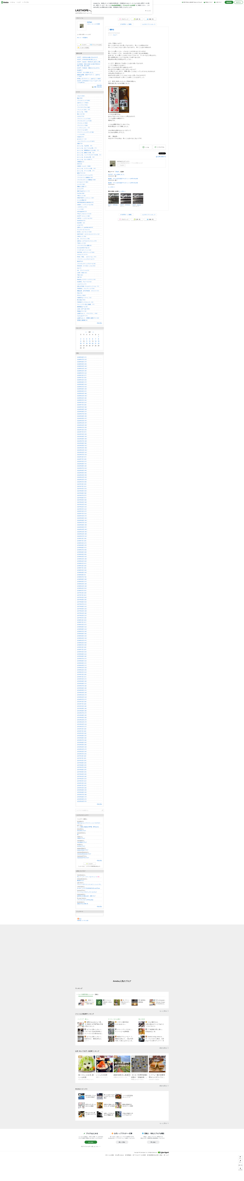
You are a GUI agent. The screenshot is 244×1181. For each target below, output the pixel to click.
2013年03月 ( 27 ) (82, 722)
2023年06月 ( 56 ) (82, 443)
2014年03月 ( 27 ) (82, 695)
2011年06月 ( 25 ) (81, 769)
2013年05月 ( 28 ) (82, 717)
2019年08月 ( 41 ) (82, 547)
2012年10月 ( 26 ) (81, 733)
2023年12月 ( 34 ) (82, 429)
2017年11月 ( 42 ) (81, 595)
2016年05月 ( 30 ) (82, 636)
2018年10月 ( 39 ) (82, 570)
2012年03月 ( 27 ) (82, 749)
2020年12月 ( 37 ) (82, 511)
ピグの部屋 (97, 24)
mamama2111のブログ (83, 857)
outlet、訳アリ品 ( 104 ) (83, 309)
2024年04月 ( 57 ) (82, 420)
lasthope (89, 22)
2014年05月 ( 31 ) (82, 690)
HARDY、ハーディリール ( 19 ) (85, 204)
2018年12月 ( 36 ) (81, 565)
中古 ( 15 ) (79, 293)
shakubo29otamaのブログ (84, 854)
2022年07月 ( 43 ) (82, 468)
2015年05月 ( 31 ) (82, 663)
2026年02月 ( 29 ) (82, 370)
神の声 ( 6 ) (80, 261)
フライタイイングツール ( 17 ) (85, 175)
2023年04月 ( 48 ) (82, 448)
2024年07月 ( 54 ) (82, 414)
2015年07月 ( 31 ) (82, 658)
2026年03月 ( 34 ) (82, 368)
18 (86, 343)
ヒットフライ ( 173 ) (82, 105)
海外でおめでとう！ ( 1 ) (83, 191)
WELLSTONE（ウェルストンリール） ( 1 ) (88, 286)
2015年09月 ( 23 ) (82, 654)
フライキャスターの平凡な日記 (85, 899)
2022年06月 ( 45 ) (82, 470)
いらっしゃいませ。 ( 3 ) (83, 109)
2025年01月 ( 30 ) (82, 400)
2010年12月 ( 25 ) (81, 783)
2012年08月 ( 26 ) (82, 738)
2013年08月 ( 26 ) (82, 710)
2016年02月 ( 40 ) (82, 642)
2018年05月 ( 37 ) (82, 581)
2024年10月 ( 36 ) (82, 407)
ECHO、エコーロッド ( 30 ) (84, 232)
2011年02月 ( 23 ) (82, 778)
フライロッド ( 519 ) (82, 123)
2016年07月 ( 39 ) (82, 631)
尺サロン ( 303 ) (81, 295)
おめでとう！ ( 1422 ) (82, 102)
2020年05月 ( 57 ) (82, 527)
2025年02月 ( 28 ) (82, 398)
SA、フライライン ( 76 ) (83, 238)
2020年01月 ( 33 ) (82, 536)
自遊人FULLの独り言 (82, 903)
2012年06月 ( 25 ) (82, 742)
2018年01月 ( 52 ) (81, 590)
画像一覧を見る (98, 87)
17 (83, 343)
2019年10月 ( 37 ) (82, 543)
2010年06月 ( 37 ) (82, 797)
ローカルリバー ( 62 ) (82, 182)
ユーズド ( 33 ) (81, 184)
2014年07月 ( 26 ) (82, 685)
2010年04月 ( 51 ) (82, 801)
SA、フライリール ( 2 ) (83, 270)
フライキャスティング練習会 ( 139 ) (86, 179)
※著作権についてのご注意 (82, 920)
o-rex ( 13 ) (80, 225)
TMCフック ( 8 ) (81, 195)
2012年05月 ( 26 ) (82, 744)
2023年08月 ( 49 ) (82, 438)
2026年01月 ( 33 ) (82, 373)
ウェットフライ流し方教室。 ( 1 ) (85, 304)
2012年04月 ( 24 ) (82, 747)
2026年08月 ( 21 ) (82, 357)
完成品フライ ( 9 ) (81, 311)
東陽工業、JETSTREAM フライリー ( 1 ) (88, 290)
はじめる (90, 1142)
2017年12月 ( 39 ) (81, 593)
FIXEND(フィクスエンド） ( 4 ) (85, 302)
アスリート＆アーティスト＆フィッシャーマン (89, 884)
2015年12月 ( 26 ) (81, 647)
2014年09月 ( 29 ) (82, 681)
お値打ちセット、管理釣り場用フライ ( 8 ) (88, 318)
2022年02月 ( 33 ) (82, 479)
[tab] (85, 994)
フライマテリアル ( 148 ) (83, 107)
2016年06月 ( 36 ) (82, 633)
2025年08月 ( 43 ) (82, 384)
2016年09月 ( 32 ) (82, 627)
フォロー (122, 165)
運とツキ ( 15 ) (81, 114)
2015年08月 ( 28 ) (82, 656)
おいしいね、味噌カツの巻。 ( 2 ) (85, 152)
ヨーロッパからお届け (114, 1019)
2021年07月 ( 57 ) (82, 495)
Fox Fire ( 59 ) (80, 193)
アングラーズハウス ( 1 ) (83, 229)
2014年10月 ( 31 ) (82, 679)
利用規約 (129, 1155)
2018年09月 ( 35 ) (82, 572)
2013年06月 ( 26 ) (82, 715)
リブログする (160, 147)
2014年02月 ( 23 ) (82, 697)
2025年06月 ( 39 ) (82, 389)
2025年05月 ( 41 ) (82, 391)
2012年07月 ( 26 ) (82, 740)
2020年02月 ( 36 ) (82, 534)
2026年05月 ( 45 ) (82, 364)
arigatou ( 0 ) (80, 136)
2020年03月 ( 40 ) (82, 531)
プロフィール (90, 24)
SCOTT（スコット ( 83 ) (83, 216)
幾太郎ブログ (80, 880)
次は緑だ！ (80, 70)
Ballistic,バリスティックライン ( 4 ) (86, 279)
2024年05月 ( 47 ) (82, 418)
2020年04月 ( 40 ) (82, 529)
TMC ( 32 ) (80, 275)
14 (95, 341)
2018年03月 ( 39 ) (82, 586)
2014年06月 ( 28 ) (82, 688)
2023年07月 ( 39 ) (82, 441)
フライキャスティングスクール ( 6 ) (86, 263)
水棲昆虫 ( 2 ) (80, 161)
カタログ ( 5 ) (80, 116)
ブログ (114, 35)
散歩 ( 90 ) (80, 98)
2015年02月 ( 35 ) (82, 670)
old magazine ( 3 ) (82, 211)
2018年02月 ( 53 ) (82, 588)
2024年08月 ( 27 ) (82, 411)
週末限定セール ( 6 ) (82, 306)
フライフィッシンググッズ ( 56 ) (85, 132)
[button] (240, 1169)
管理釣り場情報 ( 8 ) (82, 320)
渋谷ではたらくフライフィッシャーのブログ (88, 823)
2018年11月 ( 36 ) (81, 568)
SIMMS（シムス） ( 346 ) (84, 166)
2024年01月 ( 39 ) (82, 427)
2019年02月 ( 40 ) (82, 561)
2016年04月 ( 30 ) (82, 638)
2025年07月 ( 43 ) (82, 386)
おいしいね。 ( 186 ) (82, 111)
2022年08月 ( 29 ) (82, 466)
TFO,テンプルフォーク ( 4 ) (84, 213)
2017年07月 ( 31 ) (82, 604)
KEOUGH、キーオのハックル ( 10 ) (86, 266)
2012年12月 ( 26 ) (81, 729)
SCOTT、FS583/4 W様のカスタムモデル (88, 68)
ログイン (238, 2)
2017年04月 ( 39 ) (82, 611)
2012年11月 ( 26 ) (81, 731)
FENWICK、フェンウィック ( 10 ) (85, 288)
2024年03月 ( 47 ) (82, 423)
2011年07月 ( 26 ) (81, 767)
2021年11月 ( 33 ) (81, 486)
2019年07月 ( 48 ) (82, 550)
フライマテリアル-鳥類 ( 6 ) (84, 245)
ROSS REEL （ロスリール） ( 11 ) (86, 256)
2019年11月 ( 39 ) (81, 540)
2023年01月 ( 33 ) (82, 454)
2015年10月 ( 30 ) (82, 651)
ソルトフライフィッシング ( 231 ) (86, 141)
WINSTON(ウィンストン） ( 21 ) (85, 198)
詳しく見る (122, 1142)
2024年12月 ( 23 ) (82, 402)
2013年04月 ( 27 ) (82, 719)
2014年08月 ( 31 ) (82, 683)
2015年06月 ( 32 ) (82, 661)
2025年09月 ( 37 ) (82, 382)
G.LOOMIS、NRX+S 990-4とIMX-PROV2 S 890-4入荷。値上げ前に (88, 64)
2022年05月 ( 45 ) (82, 472)
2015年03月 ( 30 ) (82, 667)
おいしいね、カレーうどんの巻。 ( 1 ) (87, 148)
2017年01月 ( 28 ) (81, 617)
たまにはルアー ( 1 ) (82, 315)
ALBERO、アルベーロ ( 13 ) (84, 281)
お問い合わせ (120, 1155)
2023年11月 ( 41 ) (81, 432)
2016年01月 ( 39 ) (82, 645)
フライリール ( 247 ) (82, 130)
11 (86, 341)
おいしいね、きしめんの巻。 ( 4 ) (85, 157)
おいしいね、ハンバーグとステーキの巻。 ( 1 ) (89, 155)
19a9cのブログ (81, 838)
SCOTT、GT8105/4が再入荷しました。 (87, 59)
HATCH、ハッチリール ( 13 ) (84, 218)
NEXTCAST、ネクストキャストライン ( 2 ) (88, 234)
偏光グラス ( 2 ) (81, 173)
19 (89, 343)
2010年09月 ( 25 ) (82, 790)
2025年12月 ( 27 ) (81, 375)
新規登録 (229, 2)
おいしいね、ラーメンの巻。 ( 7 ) (85, 170)
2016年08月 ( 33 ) (82, 629)
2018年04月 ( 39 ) (82, 584)
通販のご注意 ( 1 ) (81, 186)
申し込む (153, 1142)
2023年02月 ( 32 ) (82, 452)
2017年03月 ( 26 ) (82, 613)
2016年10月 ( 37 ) (82, 624)
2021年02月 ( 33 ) (82, 506)
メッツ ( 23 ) (80, 209)
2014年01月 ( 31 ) (82, 699)
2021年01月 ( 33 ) (82, 509)
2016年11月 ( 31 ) (81, 622)
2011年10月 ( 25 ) (81, 760)
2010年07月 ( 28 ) (82, 794)
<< (86, 332)
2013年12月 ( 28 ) (81, 701)
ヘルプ (167, 1155)
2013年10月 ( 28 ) (82, 706)
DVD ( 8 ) (79, 164)
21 (95, 343)
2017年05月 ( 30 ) (82, 608)
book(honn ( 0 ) (81, 220)
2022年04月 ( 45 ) (82, 475)
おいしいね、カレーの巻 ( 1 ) (84, 159)
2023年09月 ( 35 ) (82, 436)
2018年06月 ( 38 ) (82, 579)
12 (89, 341)
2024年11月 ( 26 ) (81, 404)
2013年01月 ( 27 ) (82, 726)
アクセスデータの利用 (140, 1155)
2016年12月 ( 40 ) (82, 620)
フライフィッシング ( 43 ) (84, 118)
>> (93, 332)
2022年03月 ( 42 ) (82, 477)
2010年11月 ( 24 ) (81, 785)
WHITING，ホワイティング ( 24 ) (85, 252)
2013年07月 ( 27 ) (82, 713)
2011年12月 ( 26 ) (81, 756)
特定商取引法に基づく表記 (155, 1155)
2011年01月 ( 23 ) (81, 781)
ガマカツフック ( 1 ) (82, 254)
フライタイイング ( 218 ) (83, 100)
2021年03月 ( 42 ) (82, 504)
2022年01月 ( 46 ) (82, 482)
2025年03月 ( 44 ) (82, 395)
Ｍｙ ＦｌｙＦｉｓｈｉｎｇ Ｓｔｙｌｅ (88, 876)
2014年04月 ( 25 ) (82, 692)
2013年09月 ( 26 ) (82, 708)
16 (80, 343)
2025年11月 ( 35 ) (81, 377)
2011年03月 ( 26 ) (82, 776)
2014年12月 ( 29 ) (81, 674)
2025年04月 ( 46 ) (82, 393)
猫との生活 (142, 1019)
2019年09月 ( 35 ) (82, 545)
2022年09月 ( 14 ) (82, 463)
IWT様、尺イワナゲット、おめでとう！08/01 (89, 78)
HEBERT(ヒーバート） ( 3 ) (84, 297)
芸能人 (97, 994)
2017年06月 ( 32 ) (82, 606)
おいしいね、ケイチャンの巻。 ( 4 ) (86, 168)
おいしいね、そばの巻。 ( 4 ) (84, 145)
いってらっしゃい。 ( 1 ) (83, 127)
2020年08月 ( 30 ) (82, 520)
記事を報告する (162, 156)
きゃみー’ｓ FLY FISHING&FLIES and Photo (88, 888)
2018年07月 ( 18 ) (81, 577)
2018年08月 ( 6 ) (81, 574)
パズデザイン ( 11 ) (82, 207)
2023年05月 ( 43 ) (82, 445)
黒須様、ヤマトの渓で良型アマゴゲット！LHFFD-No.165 (123, 178)
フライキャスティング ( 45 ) (84, 121)
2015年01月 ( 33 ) (82, 672)
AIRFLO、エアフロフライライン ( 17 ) (87, 241)
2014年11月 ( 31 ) (81, 676)
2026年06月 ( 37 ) (82, 361)
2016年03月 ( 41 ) (82, 640)
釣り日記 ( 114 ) (81, 300)
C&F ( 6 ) (79, 277)
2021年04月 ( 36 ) (82, 502)
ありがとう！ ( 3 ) (81, 139)
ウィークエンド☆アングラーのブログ (88, 892)
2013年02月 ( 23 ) (82, 724)
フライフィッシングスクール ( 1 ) (85, 259)
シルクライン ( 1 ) (81, 284)
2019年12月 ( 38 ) (81, 538)
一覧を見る (99, 85)
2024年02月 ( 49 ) (82, 425)
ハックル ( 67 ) (81, 134)
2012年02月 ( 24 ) (82, 751)
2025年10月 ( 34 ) (82, 380)
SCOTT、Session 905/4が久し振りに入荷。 (89, 61)
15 (98, 341)
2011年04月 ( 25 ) (82, 774)
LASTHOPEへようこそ (88, 10)
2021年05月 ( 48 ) (82, 500)
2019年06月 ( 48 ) (82, 552)
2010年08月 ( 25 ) (82, 792)
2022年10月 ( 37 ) (82, 461)
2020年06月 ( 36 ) (82, 525)
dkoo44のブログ (81, 830)
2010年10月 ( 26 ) (82, 787)
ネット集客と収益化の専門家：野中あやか (88, 827)
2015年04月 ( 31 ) (82, 665)
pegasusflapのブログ (82, 850)
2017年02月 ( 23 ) (82, 615)
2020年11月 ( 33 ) (82, 513)
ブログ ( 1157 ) (81, 96)
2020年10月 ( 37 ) (82, 516)
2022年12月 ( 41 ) (81, 457)
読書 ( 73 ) (80, 143)
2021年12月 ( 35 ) (81, 484)
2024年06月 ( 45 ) (82, 416)
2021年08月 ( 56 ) (82, 493)
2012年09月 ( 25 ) (82, 735)
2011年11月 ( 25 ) (81, 758)
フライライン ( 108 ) (82, 125)
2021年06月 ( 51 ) (81, 497)
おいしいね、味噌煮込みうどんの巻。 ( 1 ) (88, 150)
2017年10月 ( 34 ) (82, 597)
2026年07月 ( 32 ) (82, 359)
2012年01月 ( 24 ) (82, 753)
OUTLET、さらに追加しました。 (116, 174)
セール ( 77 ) (80, 189)
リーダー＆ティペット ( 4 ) (84, 250)
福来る (112, 29)
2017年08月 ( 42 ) (82, 602)
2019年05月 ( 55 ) (82, 554)
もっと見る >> (111, 187)
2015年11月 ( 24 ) (81, 649)
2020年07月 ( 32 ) (82, 522)
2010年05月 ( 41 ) (82, 799)
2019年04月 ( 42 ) (82, 556)
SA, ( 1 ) (79, 268)
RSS (80, 919)
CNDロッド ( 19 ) (81, 236)
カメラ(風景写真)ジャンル (85, 994)
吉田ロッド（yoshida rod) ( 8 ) (85, 227)
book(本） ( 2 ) (81, 222)
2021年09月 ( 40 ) (82, 491)
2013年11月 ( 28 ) (81, 704)
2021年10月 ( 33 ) (82, 488)
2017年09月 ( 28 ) (82, 599)
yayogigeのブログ (82, 842)
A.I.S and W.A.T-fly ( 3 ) (83, 247)
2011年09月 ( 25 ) (81, 763)
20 (92, 343)
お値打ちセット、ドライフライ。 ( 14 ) (87, 313)
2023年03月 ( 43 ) (82, 450)
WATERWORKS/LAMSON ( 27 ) (85, 202)
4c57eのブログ (81, 846)
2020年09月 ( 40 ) (82, 518)
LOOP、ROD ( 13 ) (82, 272)
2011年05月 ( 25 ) (81, 772)
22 (98, 343)
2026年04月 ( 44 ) (82, 366)
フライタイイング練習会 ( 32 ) (85, 177)
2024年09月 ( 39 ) (82, 409)
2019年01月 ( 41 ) (81, 563)
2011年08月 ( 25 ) (81, 765)
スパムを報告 (110, 1155)
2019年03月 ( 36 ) (82, 559)
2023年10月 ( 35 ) (82, 434)
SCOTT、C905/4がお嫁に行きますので (87, 57)
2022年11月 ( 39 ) (81, 459)
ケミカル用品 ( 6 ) (81, 200)
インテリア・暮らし (83, 1019)
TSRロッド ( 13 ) (81, 243)
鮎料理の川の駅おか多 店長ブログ (86, 896)
